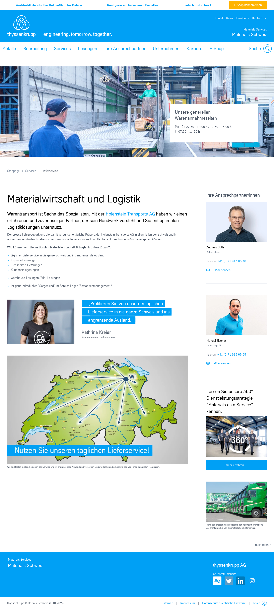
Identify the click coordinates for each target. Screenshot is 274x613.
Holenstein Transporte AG (130, 214)
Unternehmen (166, 48)
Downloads (242, 18)
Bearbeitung (35, 48)
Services (62, 48)
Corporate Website (224, 574)
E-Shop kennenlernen (248, 5)
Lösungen (87, 48)
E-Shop (217, 48)
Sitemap (167, 603)
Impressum (187, 603)
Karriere (194, 48)
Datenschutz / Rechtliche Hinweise (224, 603)
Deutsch (257, 18)
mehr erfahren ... (236, 465)
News (229, 18)
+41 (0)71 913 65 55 (231, 354)
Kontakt (219, 18)
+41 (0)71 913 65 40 (231, 261)
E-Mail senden (221, 270)
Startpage (13, 171)
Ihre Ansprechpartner (125, 48)
